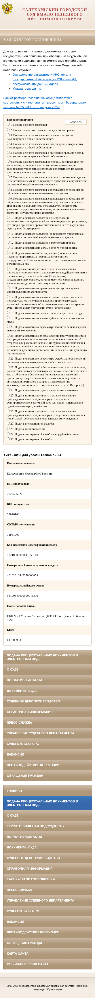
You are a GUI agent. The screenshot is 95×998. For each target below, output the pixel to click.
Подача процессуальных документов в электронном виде (42, 657)
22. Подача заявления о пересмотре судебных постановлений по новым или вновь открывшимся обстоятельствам (46, 360)
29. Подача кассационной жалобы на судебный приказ (44, 434)
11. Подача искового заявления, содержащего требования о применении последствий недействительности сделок (45, 235)
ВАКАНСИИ (15, 754)
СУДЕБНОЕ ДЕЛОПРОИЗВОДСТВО (33, 701)
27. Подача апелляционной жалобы (32, 423)
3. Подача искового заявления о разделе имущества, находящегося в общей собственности (40, 137)
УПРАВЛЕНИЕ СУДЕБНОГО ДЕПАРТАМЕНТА (40, 733)
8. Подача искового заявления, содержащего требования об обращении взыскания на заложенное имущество (45, 191)
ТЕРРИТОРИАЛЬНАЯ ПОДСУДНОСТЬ (35, 826)
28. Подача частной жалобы (27, 429)
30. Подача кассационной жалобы (31, 439)
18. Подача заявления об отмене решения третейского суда (46, 313)
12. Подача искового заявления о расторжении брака (43, 242)
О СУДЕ (12, 669)
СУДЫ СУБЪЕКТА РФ (23, 744)
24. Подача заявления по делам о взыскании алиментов (44, 390)
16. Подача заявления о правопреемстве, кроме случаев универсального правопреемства (43, 290)
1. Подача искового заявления (28, 124)
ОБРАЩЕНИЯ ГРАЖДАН (25, 775)
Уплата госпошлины (27, 88)
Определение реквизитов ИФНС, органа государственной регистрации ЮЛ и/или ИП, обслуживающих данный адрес (45, 79)
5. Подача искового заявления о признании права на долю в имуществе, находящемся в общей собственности (45, 154)
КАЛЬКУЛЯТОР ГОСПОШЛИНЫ (31, 879)
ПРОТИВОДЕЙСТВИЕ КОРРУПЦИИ (33, 765)
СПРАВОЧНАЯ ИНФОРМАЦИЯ (30, 712)
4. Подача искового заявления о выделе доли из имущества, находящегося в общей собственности (45, 145)
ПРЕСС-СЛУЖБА (19, 722)
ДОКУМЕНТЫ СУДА (22, 690)
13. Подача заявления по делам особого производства (43, 247)
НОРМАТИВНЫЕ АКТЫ (24, 680)
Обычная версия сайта (28, 964)
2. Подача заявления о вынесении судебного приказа (42, 130)
